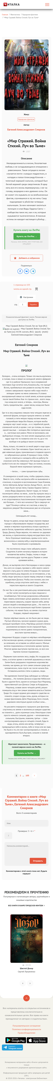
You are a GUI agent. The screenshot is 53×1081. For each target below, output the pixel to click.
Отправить (38, 861)
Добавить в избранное (29, 258)
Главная (5, 14)
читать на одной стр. (23, 289)
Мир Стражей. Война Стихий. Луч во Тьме (21, 17)
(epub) (38, 331)
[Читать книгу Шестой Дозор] (26, 938)
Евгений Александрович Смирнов (26, 129)
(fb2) (32, 331)
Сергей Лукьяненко (26, 971)
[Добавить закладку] (36, 289)
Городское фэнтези (30, 14)
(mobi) (45, 331)
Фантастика (15, 14)
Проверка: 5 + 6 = (26, 831)
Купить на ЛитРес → (27, 236)
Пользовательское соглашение (26, 1025)
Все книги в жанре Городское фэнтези (25, 905)
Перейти (33, 304)
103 (27, 775)
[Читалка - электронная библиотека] (9, 4)
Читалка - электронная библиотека (32, 1078)
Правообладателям (26, 1032)
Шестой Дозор (26, 968)
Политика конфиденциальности (26, 1029)
